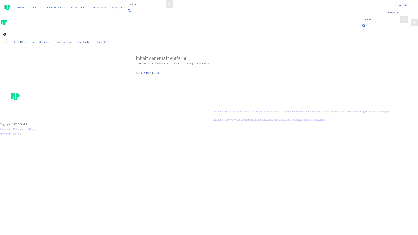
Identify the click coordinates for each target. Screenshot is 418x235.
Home (20, 7)
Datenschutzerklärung (24, 129)
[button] (39, 7)
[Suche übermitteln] (169, 4)
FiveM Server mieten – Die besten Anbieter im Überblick (288, 111)
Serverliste (393, 12)
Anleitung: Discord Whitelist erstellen (232, 119)
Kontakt (256, 119)
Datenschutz (277, 119)
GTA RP (33, 7)
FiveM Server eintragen (377, 111)
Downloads (97, 7)
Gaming (294, 119)
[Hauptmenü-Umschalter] (414, 22)
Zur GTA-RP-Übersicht (148, 73)
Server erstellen (78, 7)
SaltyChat (117, 7)
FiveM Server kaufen (329, 111)
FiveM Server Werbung (352, 111)
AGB (287, 119)
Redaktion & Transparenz (311, 119)
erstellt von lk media (10, 134)
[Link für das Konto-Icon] (4, 34)
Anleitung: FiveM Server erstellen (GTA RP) (236, 111)
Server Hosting (54, 7)
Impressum (5, 129)
